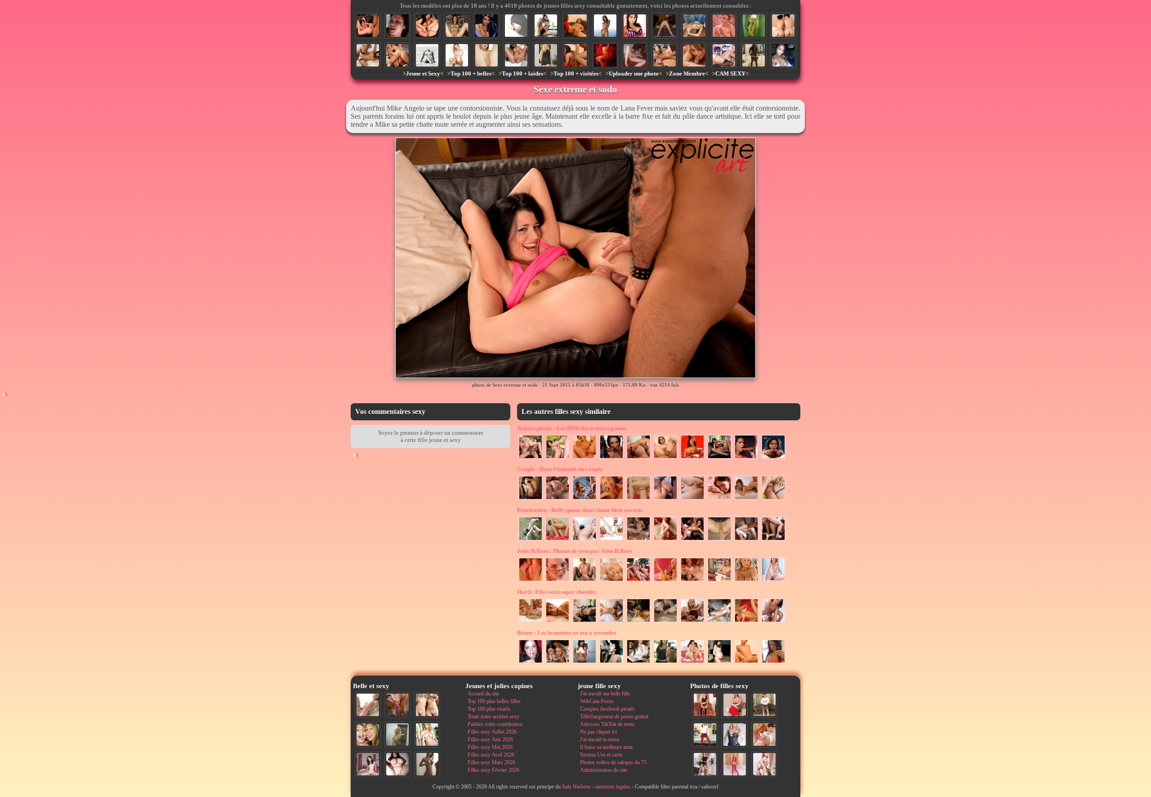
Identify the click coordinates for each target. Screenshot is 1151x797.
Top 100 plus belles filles (494, 701)
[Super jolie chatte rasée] (486, 55)
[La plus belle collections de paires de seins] (746, 581)
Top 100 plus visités (489, 709)
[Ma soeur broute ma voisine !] (719, 622)
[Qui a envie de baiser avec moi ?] (764, 734)
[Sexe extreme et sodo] (368, 25)
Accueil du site (483, 693)
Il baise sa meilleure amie (606, 747)
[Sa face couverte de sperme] (557, 622)
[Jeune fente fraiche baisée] (692, 499)
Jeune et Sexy (423, 73)
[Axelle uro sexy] (584, 581)
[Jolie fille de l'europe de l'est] (694, 25)
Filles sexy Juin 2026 (490, 739)
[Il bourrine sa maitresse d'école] (584, 540)
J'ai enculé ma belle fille (605, 693)
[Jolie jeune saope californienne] (457, 55)
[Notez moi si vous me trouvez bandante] (735, 764)
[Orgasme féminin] (746, 499)
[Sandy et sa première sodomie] (746, 540)
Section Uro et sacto (601, 755)
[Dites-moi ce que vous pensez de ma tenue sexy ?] (735, 705)
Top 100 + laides (522, 73)
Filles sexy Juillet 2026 (492, 732)
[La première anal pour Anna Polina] (638, 458)
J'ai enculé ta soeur (600, 739)
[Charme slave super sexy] (611, 581)
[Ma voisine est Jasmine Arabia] (719, 458)
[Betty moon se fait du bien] (584, 458)
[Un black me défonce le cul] (665, 540)
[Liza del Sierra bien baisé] (692, 458)
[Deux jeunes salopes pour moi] (557, 663)
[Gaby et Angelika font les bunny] (397, 55)
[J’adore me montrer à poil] (638, 622)
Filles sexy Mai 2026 (490, 747)
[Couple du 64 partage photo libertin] (665, 499)
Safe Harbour (576, 787)
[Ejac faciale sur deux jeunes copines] (368, 734)
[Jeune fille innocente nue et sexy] (368, 705)
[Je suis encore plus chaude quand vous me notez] (764, 705)
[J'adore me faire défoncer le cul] (368, 55)
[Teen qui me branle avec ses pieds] (611, 622)
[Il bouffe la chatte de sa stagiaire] (664, 55)
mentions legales (612, 787)
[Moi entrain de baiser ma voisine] (530, 622)
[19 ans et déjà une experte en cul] (557, 540)
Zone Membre (687, 73)
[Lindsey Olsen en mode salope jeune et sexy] (719, 499)
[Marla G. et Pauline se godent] (584, 622)
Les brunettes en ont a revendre (566, 632)
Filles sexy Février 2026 (493, 770)
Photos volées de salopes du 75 (613, 762)
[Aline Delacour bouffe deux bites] (773, 458)
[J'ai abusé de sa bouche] (530, 663)
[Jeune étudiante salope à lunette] (557, 581)
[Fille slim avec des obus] (427, 764)
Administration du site (603, 770)
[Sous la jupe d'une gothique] (753, 55)
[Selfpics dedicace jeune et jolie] (397, 734)
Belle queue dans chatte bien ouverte (580, 510)
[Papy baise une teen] (530, 540)
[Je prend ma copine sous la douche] (530, 499)
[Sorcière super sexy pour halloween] (605, 55)
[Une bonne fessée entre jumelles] (692, 663)
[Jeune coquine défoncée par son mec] (638, 499)
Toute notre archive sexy (493, 716)
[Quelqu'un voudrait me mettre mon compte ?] (397, 25)
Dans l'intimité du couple (559, 469)
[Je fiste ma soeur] (575, 25)
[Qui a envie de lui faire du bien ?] (783, 25)
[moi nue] (368, 764)
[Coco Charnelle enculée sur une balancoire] (557, 458)
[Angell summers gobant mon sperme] (611, 499)
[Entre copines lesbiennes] (638, 581)
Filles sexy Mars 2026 (491, 762)
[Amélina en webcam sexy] (783, 55)
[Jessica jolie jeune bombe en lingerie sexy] (635, 25)
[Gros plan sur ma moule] (530, 581)
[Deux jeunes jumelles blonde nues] (427, 705)
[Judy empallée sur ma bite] (746, 663)
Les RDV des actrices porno (571, 428)
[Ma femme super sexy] (546, 55)
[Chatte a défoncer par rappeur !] (457, 25)
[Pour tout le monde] (773, 663)
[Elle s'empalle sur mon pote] (638, 540)
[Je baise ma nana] (746, 622)
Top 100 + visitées (575, 73)
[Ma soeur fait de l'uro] (516, 55)
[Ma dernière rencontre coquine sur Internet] (764, 764)
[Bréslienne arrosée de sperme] (611, 663)
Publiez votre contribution (495, 724)
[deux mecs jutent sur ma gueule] (692, 581)
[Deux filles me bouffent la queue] (692, 622)
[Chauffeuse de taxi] (486, 25)
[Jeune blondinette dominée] (611, 540)
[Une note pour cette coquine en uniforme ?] (735, 734)
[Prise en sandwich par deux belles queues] (611, 458)
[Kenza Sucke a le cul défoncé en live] (557, 499)
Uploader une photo (634, 73)
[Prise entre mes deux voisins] (575, 55)
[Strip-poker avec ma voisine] (719, 581)
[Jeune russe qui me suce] (694, 55)
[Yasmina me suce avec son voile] (516, 25)
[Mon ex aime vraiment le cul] (705, 734)
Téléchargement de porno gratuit (614, 716)
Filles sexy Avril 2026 (491, 755)
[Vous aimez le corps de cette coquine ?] (705, 764)
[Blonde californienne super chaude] (724, 55)
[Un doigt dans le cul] (719, 540)
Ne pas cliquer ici (598, 732)
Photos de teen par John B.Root (574, 551)
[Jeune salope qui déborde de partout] (665, 581)
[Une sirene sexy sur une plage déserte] (427, 55)
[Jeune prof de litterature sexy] (638, 663)
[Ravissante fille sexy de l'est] (724, 25)
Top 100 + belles (471, 73)
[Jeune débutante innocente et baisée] (773, 622)
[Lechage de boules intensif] (665, 622)
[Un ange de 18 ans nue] (773, 581)
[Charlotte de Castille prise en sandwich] (530, 458)
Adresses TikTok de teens (607, 724)
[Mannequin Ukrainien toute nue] (605, 25)
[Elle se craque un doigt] (635, 55)
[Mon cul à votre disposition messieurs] (664, 25)
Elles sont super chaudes (556, 591)
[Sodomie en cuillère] (773, 499)
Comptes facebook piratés (607, 709)
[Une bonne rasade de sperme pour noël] (584, 499)
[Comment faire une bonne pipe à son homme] (746, 458)
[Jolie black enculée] (773, 540)
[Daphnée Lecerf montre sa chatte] (427, 25)
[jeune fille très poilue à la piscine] (546, 25)
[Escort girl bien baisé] (692, 540)
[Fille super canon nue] (427, 734)
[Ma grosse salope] (397, 764)
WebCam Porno (597, 701)
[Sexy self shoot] (584, 663)
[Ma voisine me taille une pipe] (397, 705)
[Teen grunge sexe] (753, 25)
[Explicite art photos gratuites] (665, 458)
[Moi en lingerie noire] (665, 663)
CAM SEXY (730, 73)
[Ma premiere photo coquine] (719, 663)
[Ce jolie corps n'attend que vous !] (705, 705)
